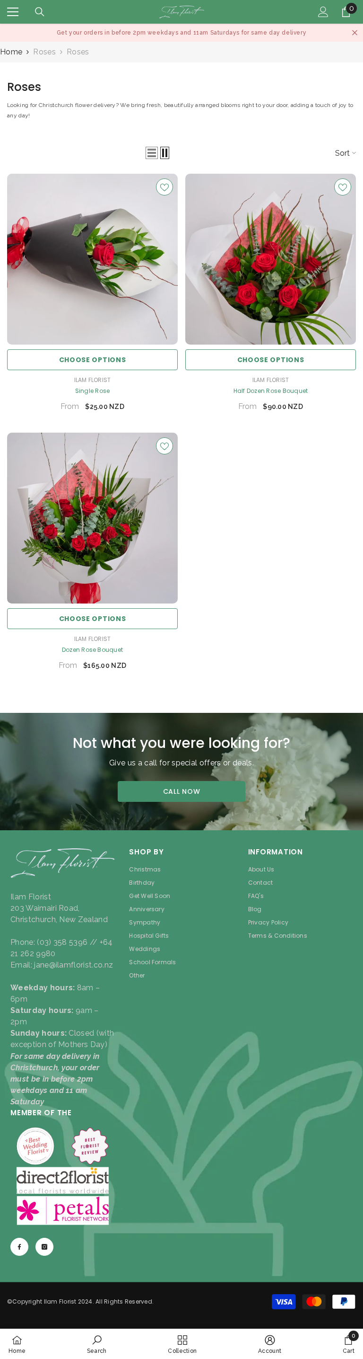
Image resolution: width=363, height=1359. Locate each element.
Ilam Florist (92, 380)
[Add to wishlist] (164, 186)
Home (11, 51)
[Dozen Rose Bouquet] (92, 518)
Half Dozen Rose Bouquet (270, 391)
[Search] (39, 12)
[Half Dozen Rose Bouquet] (270, 259)
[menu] (12, 12)
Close (354, 32)
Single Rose (92, 391)
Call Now (181, 791)
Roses (44, 51)
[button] (152, 153)
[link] (97, 1344)
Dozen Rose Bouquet (92, 650)
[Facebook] (19, 1247)
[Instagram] (44, 1247)
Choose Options (92, 359)
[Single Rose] (92, 259)
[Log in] (323, 12)
